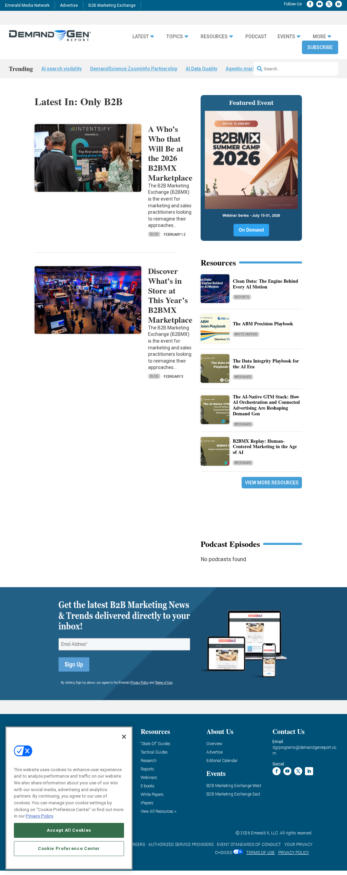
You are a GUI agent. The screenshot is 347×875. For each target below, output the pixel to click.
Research (149, 761)
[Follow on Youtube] (319, 4)
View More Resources (272, 482)
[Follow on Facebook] (310, 4)
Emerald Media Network (27, 5)
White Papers (246, 334)
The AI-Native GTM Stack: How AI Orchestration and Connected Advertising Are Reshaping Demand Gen (266, 405)
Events (286, 36)
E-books (148, 786)
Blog (154, 234)
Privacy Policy (39, 816)
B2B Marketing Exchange (112, 5)
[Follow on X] (329, 4)
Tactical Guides (154, 752)
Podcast (256, 36)
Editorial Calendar (222, 761)
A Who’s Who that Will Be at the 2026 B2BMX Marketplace (170, 153)
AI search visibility (61, 68)
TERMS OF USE (260, 852)
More (319, 36)
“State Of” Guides (155, 744)
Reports (241, 297)
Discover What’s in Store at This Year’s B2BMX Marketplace (170, 295)
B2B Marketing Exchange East (233, 794)
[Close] (124, 736)
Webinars (242, 377)
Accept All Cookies (69, 830)
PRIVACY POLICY (293, 852)
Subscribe (320, 47)
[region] (68, 798)
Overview (214, 744)
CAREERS (136, 844)
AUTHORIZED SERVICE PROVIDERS (180, 844)
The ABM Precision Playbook (263, 323)
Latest (140, 36)
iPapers (147, 803)
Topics (174, 36)
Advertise (69, 5)
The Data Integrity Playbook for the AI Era (266, 363)
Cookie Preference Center (69, 848)
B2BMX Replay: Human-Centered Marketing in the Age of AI (265, 446)
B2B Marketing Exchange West (233, 786)
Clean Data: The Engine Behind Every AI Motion (265, 283)
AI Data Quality (201, 68)
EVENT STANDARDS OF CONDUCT (249, 844)
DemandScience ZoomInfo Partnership (133, 68)
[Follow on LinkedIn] (338, 4)
